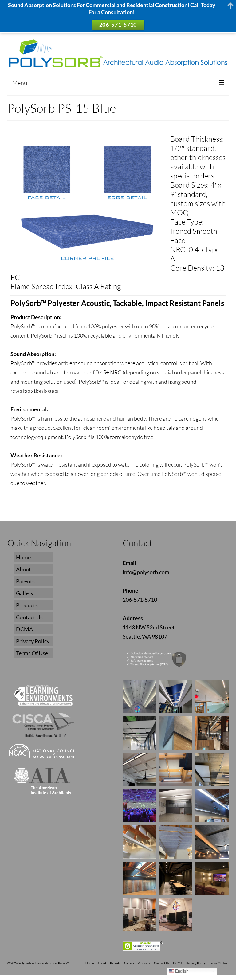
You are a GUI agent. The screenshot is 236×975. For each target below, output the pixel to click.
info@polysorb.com (146, 572)
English (181, 971)
